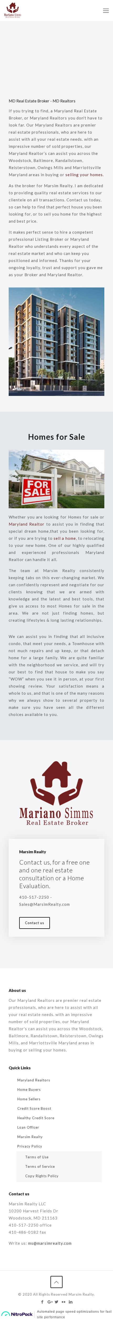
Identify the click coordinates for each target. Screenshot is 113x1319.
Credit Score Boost (34, 1108)
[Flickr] (63, 1301)
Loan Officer (28, 1127)
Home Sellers (28, 1099)
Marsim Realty (30, 1137)
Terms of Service (40, 1166)
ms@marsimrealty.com (50, 1243)
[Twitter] (56, 1301)
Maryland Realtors (33, 1080)
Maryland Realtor (26, 524)
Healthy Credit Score (35, 1118)
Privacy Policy (29, 1146)
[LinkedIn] (71, 1301)
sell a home (65, 538)
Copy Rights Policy (42, 1176)
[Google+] (49, 1301)
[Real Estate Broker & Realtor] (12, 10)
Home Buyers (29, 1089)
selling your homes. (84, 174)
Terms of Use (37, 1157)
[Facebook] (42, 1301)
